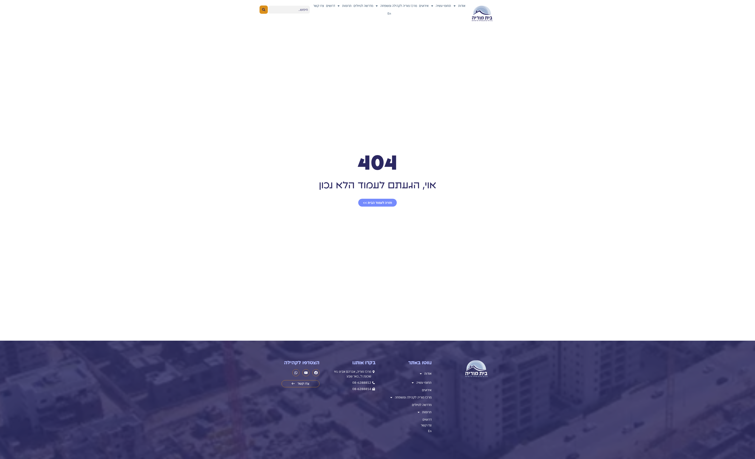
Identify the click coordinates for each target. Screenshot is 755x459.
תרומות (347, 6)
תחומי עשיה (443, 6)
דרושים (330, 6)
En (389, 13)
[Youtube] (305, 372)
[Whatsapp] (295, 372)
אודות (461, 6)
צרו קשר (318, 6)
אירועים (424, 6)
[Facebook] (315, 372)
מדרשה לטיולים (363, 6)
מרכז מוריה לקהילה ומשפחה (398, 6)
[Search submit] (264, 10)
